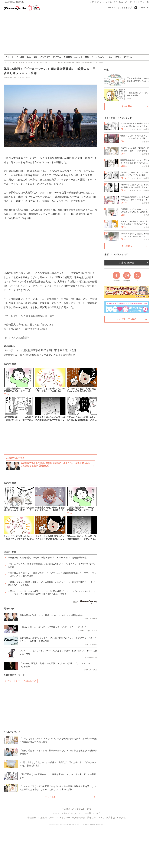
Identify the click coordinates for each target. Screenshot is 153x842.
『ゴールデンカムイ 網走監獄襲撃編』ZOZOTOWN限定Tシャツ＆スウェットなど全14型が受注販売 (52, 565)
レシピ (105, 2)
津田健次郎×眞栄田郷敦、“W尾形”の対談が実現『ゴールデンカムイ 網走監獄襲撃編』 (48, 557)
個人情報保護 (78, 817)
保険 (35, 57)
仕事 (22, 57)
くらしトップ (11, 57)
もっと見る (50, 797)
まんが (121, 2)
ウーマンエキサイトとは (64, 813)
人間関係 (68, 57)
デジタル (128, 57)
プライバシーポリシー (59, 817)
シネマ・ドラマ (114, 57)
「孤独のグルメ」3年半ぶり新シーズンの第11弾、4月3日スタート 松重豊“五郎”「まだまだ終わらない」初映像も (51, 583)
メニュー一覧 (144, 2)
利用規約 (42, 817)
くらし (99, 2)
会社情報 (31, 817)
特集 (106, 70)
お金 (29, 57)
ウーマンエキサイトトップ (119, 7)
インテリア (45, 57)
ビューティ (113, 2)
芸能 (87, 57)
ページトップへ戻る (126, 319)
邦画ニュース (30, 681)
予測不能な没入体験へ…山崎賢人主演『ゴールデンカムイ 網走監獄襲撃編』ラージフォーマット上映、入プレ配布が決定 (52, 574)
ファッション (98, 57)
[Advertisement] (76, 32)
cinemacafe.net (24, 77)
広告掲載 (121, 817)
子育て (92, 2)
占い (126, 2)
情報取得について (95, 817)
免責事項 (110, 817)
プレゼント (134, 2)
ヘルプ (97, 813)
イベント (78, 57)
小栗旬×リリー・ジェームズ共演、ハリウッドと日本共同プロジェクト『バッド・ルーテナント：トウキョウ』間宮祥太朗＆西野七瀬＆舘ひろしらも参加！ (51, 592)
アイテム (57, 57)
